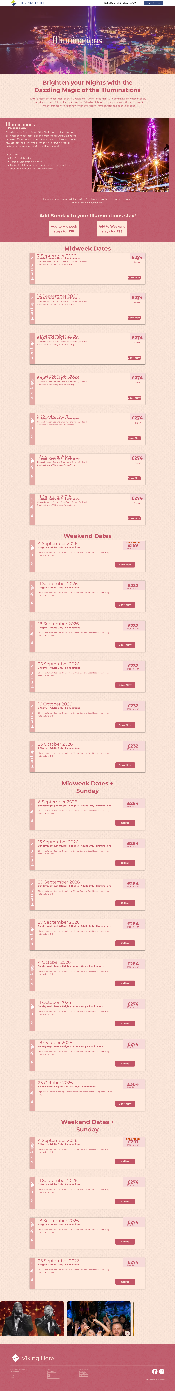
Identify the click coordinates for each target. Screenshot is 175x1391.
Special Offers (51, 1372)
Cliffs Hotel (82, 1372)
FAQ (48, 1376)
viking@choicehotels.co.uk (18, 1370)
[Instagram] (161, 1371)
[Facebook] (155, 1371)
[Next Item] (127, 1333)
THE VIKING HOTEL (31, 3)
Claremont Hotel (84, 1370)
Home (49, 1370)
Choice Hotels (83, 1376)
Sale (48, 1374)
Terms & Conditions (53, 1378)
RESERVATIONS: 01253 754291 (120, 3)
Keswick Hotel (83, 1374)
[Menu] (169, 2)
